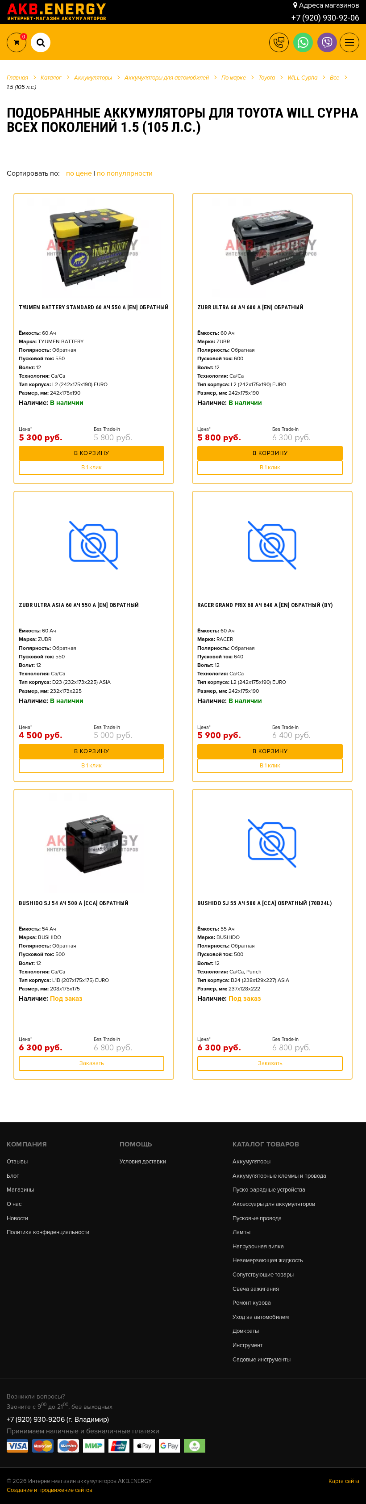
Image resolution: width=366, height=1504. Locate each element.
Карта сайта (344, 1481)
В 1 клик (91, 467)
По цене (80, 173)
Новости (17, 1218)
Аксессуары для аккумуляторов (274, 1204)
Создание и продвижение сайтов (49, 1490)
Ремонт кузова (252, 1303)
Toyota (266, 77)
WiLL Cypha (302, 77)
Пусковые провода (257, 1218)
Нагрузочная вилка (258, 1246)
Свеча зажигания (256, 1289)
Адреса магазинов (329, 5)
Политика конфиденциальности (48, 1232)
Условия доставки (143, 1162)
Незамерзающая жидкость (268, 1260)
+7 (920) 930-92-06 (325, 17)
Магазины (20, 1190)
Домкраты (246, 1331)
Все (334, 77)
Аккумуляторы (251, 1162)
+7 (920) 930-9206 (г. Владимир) (58, 1419)
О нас (14, 1204)
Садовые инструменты (262, 1360)
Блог (13, 1176)
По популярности (125, 173)
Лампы (241, 1232)
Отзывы (17, 1162)
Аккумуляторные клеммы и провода (279, 1176)
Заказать (91, 1063)
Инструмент (247, 1345)
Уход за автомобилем (261, 1317)
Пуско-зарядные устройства (269, 1190)
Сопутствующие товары (263, 1275)
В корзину (91, 453)
